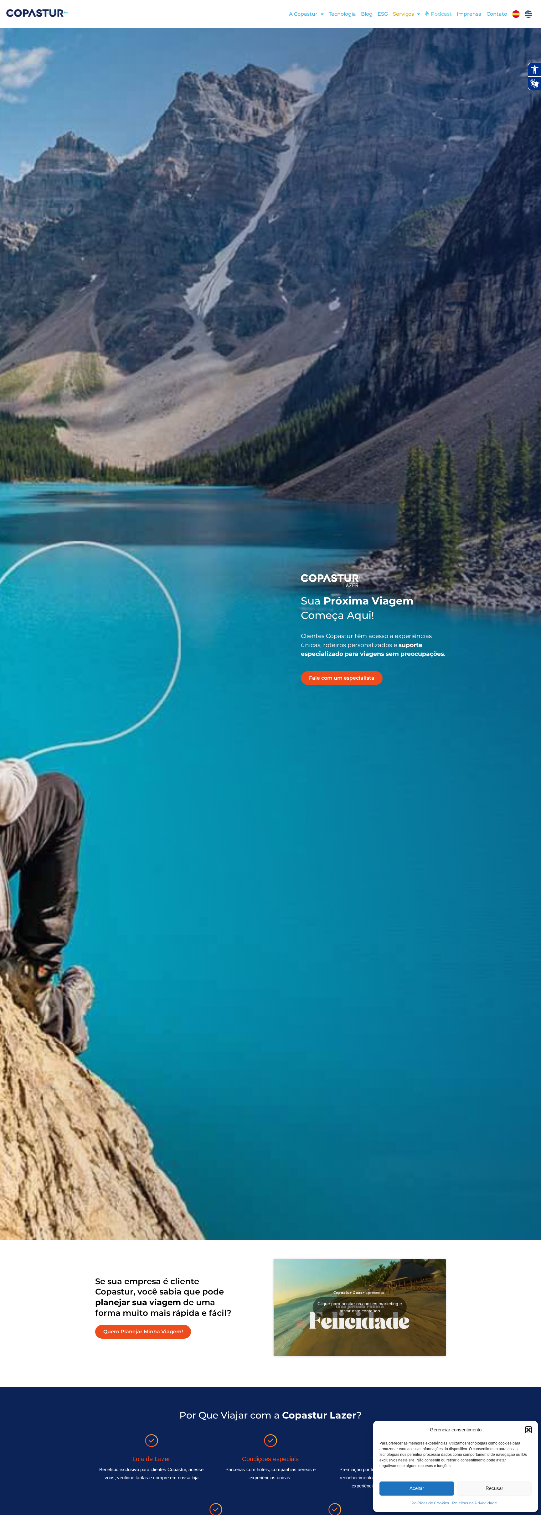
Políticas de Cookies (430, 1503)
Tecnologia (342, 14)
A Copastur (303, 14)
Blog (367, 14)
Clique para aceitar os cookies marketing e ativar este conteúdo (359, 1307)
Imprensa (469, 14)
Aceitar (417, 1488)
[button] (528, 1430)
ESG (383, 14)
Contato (497, 14)
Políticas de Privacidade (474, 1503)
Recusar (494, 1488)
